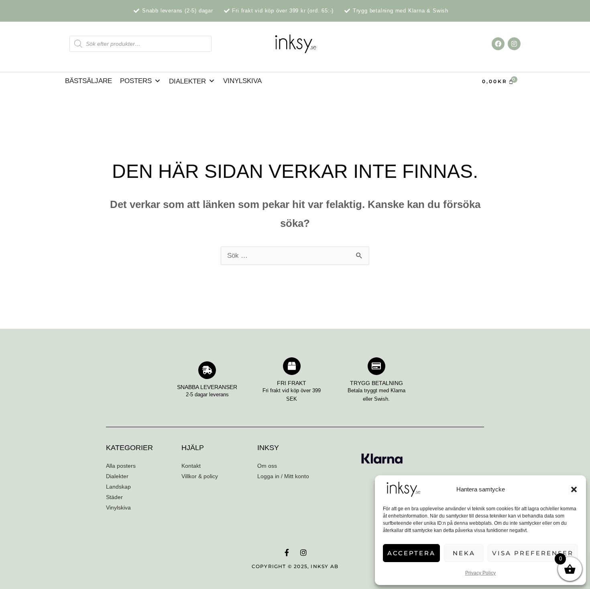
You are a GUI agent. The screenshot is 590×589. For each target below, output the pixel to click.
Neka (464, 553)
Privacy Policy (480, 573)
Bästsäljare (88, 81)
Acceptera (411, 553)
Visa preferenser (533, 553)
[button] (574, 489)
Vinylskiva (242, 81)
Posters (136, 81)
